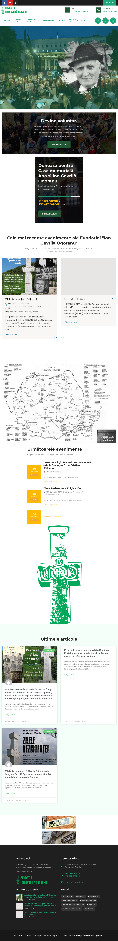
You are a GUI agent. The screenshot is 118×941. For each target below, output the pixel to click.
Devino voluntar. (59, 120)
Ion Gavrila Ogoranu (89, 900)
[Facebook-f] (4, 3)
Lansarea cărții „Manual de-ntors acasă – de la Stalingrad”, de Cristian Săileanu (67, 465)
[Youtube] (10, 3)
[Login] (113, 20)
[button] (54, 337)
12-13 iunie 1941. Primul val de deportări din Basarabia (40, 913)
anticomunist (68, 896)
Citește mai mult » (12, 322)
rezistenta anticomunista (72, 909)
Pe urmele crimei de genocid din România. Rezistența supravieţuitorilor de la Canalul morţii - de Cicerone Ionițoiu (40, 907)
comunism (81, 896)
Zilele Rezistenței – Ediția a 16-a (62, 488)
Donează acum (49, 214)
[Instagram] (15, 3)
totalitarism (89, 909)
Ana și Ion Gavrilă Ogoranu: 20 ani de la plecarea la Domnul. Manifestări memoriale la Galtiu (87, 302)
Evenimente (94, 896)
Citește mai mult (51, 481)
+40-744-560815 (72, 873)
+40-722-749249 (72, 876)
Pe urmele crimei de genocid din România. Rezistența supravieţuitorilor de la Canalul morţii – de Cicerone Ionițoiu (86, 653)
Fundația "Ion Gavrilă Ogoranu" (89, 935)
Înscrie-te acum (59, 145)
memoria (92, 904)
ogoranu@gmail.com (74, 882)
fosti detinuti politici (70, 900)
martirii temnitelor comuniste (73, 904)
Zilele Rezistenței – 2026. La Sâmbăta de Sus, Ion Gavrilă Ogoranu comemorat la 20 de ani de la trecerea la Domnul (28, 774)
